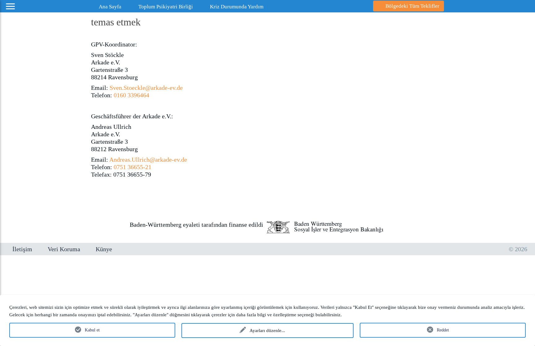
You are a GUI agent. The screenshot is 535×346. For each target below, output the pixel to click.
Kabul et (92, 330)
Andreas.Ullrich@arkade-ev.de (148, 159)
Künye (104, 249)
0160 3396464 (131, 95)
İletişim (22, 249)
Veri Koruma (64, 249)
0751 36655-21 (131, 167)
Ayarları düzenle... (267, 330)
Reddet (443, 330)
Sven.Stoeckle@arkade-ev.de (146, 87)
